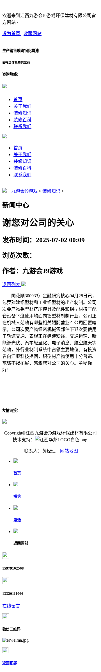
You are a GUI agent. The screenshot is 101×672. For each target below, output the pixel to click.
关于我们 (22, 106)
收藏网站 (33, 33)
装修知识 (22, 113)
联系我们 (22, 126)
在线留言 (11, 606)
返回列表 (11, 284)
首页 (17, 99)
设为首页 (11, 33)
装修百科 (22, 119)
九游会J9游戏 (24, 191)
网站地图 (69, 451)
